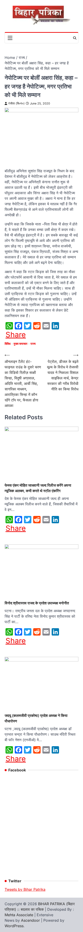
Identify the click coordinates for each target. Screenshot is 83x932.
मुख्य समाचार (20, 343)
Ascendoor (30, 920)
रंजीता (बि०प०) (16, 103)
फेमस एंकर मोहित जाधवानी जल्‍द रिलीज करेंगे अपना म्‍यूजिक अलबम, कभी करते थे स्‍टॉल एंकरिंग (38, 488)
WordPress (14, 926)
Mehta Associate (19, 915)
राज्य (33, 343)
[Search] (74, 38)
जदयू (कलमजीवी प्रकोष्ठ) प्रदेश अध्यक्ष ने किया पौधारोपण (36, 718)
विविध (8, 343)
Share (16, 334)
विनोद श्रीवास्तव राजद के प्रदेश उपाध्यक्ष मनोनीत (37, 603)
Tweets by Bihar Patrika (25, 889)
